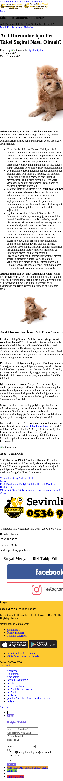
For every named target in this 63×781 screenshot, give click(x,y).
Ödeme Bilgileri (15, 632)
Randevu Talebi (15, 776)
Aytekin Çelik (35, 50)
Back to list (6, 487)
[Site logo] (12, 8)
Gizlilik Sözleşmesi (17, 635)
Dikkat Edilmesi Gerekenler (21, 653)
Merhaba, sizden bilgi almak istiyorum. (27, 767)
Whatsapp (12, 770)
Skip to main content (31, 1)
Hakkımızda (13, 629)
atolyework (5, 665)
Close (3, 493)
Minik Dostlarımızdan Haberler (16, 27)
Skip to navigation (10, 1)
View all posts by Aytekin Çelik (17, 478)
